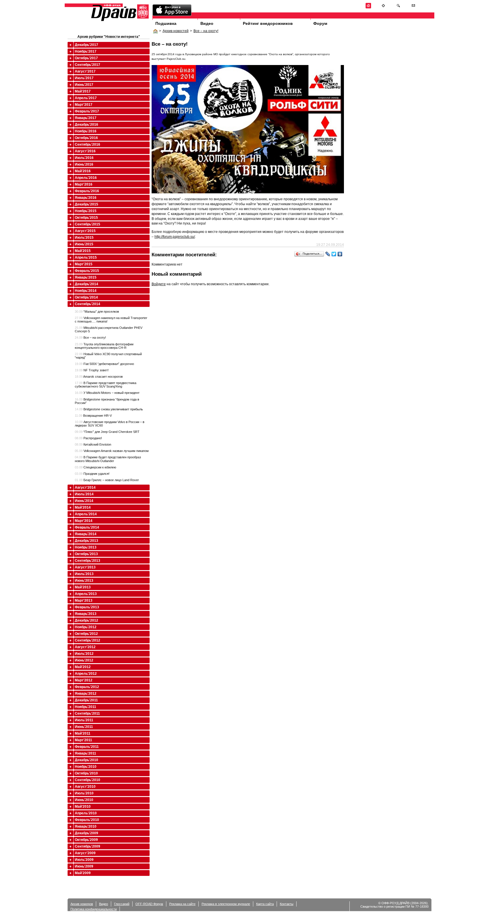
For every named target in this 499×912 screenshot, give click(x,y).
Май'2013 (83, 587)
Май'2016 (83, 171)
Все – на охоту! (205, 31)
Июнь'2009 (84, 866)
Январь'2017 (85, 118)
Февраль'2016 (87, 191)
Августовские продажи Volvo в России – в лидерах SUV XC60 (109, 423)
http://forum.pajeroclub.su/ (174, 237)
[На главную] (368, 7)
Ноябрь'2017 (85, 51)
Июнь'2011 (84, 727)
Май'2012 (83, 667)
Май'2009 (83, 873)
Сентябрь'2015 (87, 224)
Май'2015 (83, 251)
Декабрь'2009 (86, 833)
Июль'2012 (84, 654)
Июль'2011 (84, 720)
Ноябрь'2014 (85, 291)
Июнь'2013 (84, 581)
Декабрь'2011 (86, 700)
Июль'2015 (84, 238)
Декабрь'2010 (86, 760)
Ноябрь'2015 (85, 211)
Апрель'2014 (86, 514)
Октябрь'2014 (86, 297)
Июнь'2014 (84, 501)
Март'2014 (83, 521)
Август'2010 (85, 787)
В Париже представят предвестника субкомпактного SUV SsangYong (105, 384)
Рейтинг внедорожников (268, 23)
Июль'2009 (84, 860)
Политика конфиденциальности (93, 909)
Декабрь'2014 (86, 284)
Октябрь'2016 (86, 138)
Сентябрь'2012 (87, 640)
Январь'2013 (85, 614)
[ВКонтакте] (340, 254)
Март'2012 (83, 680)
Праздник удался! (92, 473)
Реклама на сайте (182, 904)
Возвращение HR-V (93, 415)
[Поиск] (398, 7)
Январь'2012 (85, 694)
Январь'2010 (85, 826)
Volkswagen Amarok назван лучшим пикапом (112, 451)
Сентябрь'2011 (87, 713)
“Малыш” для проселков (97, 311)
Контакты (286, 904)
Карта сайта (265, 904)
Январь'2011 (85, 753)
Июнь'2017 (84, 85)
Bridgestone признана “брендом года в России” (107, 401)
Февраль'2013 (87, 607)
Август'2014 (85, 487)
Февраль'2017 (87, 111)
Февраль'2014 (87, 527)
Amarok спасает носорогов (99, 376)
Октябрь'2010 (86, 773)
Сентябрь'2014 (87, 304)
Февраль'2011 (87, 747)
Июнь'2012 (84, 660)
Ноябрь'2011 (85, 707)
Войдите (159, 284)
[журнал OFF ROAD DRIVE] (119, 20)
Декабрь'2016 (86, 125)
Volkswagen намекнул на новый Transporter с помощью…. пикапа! (111, 319)
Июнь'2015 (84, 244)
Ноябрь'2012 (85, 627)
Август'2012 (85, 647)
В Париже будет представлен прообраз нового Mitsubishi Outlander (108, 458)
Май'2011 (82, 733)
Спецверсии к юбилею (95, 467)
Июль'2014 (84, 494)
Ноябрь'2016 (85, 131)
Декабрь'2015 (86, 204)
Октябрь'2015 (86, 218)
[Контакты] (413, 7)
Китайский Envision (93, 444)
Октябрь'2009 (86, 840)
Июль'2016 (84, 158)
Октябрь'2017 (86, 58)
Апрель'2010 (86, 813)
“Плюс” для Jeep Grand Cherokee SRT (107, 431)
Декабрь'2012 (86, 620)
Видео (206, 23)
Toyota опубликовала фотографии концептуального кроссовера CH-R (104, 345)
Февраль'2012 (87, 687)
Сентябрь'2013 (87, 561)
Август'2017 (85, 71)
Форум (320, 23)
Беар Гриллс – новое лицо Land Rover (107, 480)
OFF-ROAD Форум (149, 904)
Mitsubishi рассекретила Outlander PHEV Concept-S (108, 329)
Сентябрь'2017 (87, 65)
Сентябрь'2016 (87, 144)
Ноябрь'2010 (85, 767)
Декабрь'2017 (86, 45)
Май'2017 (83, 91)
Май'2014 (83, 507)
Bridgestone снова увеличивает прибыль (109, 409)
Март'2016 (83, 184)
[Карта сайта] (383, 7)
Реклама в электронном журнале (226, 904)
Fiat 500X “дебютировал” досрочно (104, 364)
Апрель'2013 (86, 594)
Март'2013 (83, 600)
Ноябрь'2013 (85, 547)
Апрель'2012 (86, 674)
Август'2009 (85, 853)
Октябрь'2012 (86, 634)
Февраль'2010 (87, 820)
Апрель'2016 (86, 178)
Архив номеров (81, 904)
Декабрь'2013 (86, 541)
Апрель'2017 (86, 98)
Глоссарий (121, 904)
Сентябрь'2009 (87, 846)
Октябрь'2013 (86, 554)
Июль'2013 (84, 574)
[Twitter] (334, 254)
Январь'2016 (85, 198)
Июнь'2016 (84, 164)
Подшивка (165, 23)
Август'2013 (85, 567)
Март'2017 (83, 105)
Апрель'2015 (86, 257)
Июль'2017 (84, 78)
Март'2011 (83, 740)
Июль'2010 (84, 793)
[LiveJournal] (328, 254)
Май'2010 (83, 807)
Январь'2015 (85, 277)
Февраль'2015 (87, 271)
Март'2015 (83, 264)
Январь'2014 (85, 534)
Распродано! (88, 438)
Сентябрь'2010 (87, 780)
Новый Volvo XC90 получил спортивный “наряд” (108, 355)
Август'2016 (85, 151)
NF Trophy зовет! (92, 370)
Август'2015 (85, 231)
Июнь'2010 (84, 800)
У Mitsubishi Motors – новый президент (107, 392)
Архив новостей (176, 31)
